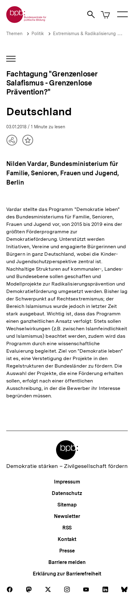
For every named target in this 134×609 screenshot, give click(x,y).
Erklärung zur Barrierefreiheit (67, 574)
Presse (66, 551)
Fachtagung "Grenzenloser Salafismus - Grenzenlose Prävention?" (51, 82)
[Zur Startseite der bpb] (26, 21)
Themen (14, 33)
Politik (37, 33)
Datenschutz (67, 493)
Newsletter (67, 516)
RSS (67, 528)
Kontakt (67, 539)
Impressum (67, 482)
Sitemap (66, 505)
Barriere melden (67, 562)
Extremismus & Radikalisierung (84, 33)
